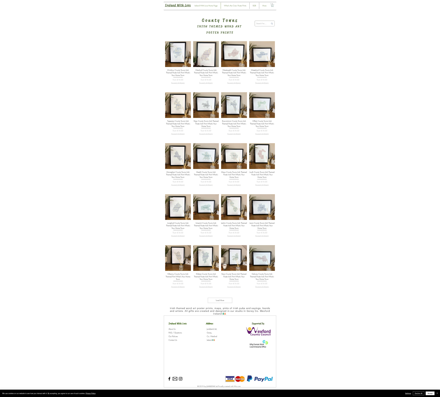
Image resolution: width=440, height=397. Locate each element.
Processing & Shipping (178, 83)
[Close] (437, 393)
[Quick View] (178, 54)
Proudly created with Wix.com (229, 386)
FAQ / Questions (175, 332)
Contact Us (173, 340)
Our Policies (173, 336)
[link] (272, 5)
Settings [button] (408, 393)
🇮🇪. (225, 313)
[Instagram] (180, 378)
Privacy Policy (91, 393)
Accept (430, 393)
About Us (172, 329)
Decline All (418, 393)
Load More (220, 300)
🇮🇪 (213, 340)
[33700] (175, 378)
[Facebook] (169, 378)
